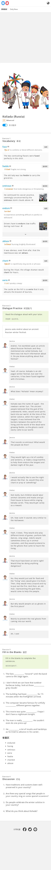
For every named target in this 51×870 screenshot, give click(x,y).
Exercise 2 (6, 306)
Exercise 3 (6, 650)
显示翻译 (12, 125)
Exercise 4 (6, 776)
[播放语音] (8, 147)
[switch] (4, 125)
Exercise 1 (6, 138)
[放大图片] (25, 90)
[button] (25, 234)
